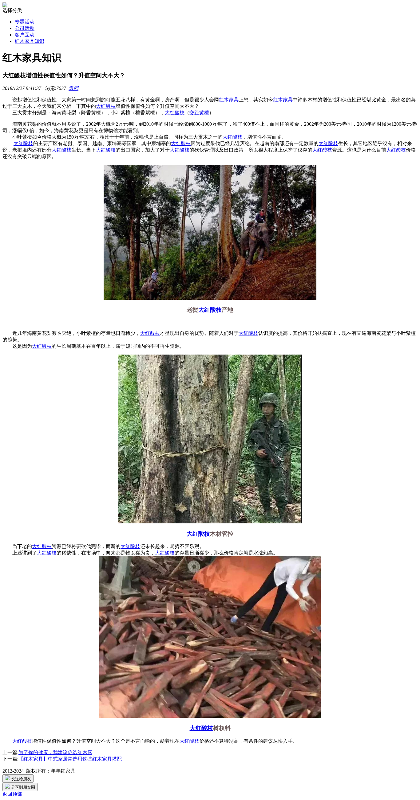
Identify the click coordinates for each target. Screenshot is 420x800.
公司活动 (24, 28)
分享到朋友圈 (22, 787)
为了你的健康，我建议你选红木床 (55, 752)
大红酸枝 (106, 106)
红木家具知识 (29, 41)
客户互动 (24, 34)
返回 (73, 88)
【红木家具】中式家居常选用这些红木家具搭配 (70, 758)
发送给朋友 (20, 779)
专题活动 (24, 21)
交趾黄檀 (199, 112)
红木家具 (229, 99)
